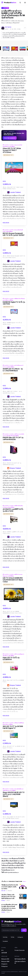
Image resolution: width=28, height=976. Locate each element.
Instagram (20, 937)
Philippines (4, 966)
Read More (6, 222)
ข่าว (2, 950)
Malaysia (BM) (5, 961)
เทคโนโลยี (4, 952)
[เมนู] (25, 2)
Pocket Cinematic (20, 950)
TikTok (12, 937)
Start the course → (9, 138)
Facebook (5, 941)
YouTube (5, 937)
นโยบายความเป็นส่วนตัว (20, 962)
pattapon (8, 27)
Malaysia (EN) (5, 959)
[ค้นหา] (20, 2)
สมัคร (23, 930)
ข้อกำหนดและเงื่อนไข (20, 959)
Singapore (4, 964)
